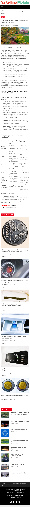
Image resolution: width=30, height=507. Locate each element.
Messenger (9, 207)
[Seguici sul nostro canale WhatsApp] (11, 502)
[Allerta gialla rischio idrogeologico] (5, 424)
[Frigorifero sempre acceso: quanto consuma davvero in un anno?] (15, 356)
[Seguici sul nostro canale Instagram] (19, 502)
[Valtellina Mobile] (15, 2)
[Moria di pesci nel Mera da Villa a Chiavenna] (5, 441)
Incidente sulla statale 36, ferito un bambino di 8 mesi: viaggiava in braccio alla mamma (20, 414)
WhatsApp (13, 205)
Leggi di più (4, 256)
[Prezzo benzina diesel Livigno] (5, 467)
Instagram (15, 207)
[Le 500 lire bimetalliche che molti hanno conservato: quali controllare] (15, 385)
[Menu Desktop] (2, 7)
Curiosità (3, 17)
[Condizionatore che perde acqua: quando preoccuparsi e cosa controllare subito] (15, 296)
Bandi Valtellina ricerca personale (19, 429)
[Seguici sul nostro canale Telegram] (13, 502)
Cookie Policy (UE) (5, 484)
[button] (28, 6)
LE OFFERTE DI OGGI (6, 202)
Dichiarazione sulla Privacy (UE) (20, 484)
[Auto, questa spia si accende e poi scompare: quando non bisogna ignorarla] (15, 268)
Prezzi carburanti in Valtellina (18, 473)
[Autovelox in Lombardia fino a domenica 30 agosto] (5, 457)
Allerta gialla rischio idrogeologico (20, 421)
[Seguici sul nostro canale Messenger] (16, 502)
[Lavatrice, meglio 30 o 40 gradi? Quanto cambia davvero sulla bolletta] (15, 324)
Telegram (3, 207)
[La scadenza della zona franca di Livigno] (5, 448)
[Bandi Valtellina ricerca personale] (5, 433)
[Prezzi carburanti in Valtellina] (5, 474)
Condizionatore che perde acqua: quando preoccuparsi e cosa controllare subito (12, 304)
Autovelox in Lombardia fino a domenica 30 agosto (19, 454)
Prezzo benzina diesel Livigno (18, 464)
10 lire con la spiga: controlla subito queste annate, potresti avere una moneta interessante (14, 250)
